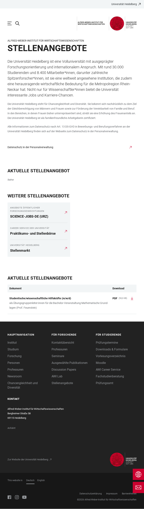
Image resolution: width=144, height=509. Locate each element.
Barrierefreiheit (129, 493)
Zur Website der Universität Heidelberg (28, 459)
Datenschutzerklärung (91, 493)
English (41, 480)
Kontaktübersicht (63, 342)
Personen (14, 363)
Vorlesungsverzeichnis (110, 356)
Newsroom (15, 376)
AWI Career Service (108, 369)
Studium (13, 349)
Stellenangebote (62, 383)
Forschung (15, 356)
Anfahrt (11, 428)
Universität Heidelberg (124, 4)
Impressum (112, 493)
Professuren (15, 369)
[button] (28, 335)
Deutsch (30, 480)
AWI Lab (57, 376)
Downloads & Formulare (112, 349)
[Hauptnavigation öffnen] (11, 23)
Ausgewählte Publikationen (70, 363)
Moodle (101, 363)
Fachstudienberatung (110, 376)
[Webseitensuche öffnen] (19, 23)
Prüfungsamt (104, 383)
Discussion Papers (64, 369)
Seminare (58, 356)
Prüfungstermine (107, 342)
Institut (12, 342)
